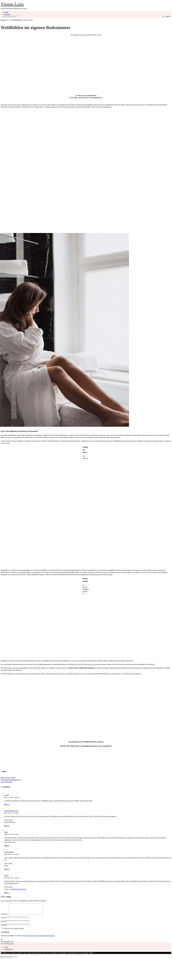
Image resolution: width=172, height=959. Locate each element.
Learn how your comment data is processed (40, 936)
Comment (4, 914)
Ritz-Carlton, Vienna (8, 778)
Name (3, 918)
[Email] (167, 16)
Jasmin (3, 20)
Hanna (6, 875)
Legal (6, 947)
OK (94, 953)
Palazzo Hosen (11, 780)
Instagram (7, 941)
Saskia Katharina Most (11, 811)
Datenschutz (8, 949)
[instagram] (165, 16)
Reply (7, 804)
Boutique (7, 14)
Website (3, 925)
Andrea (6, 795)
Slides (7, 782)
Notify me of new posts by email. (13, 928)
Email (3, 921)
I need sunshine (9, 852)
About (6, 12)
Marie (6, 832)
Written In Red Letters (19, 889)
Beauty (16, 20)
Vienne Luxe (12, 4)
